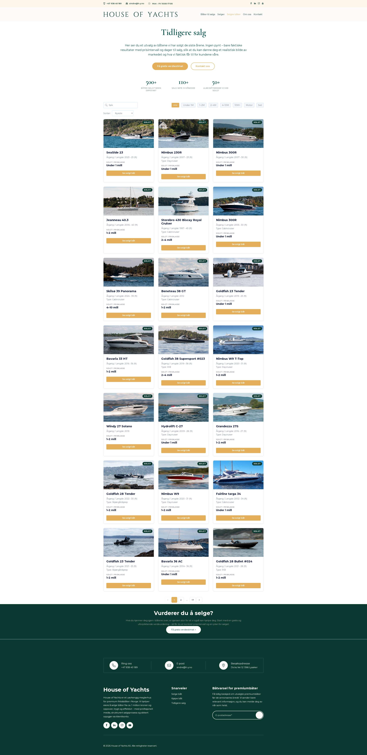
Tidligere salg (178, 703)
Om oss (247, 14)
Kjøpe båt (176, 698)
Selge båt (176, 694)
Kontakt (258, 14)
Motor (249, 105)
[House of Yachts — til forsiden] (140, 14)
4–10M (225, 105)
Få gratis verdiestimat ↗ (183, 629)
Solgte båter (234, 14)
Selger (221, 14)
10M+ (237, 105)
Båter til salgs (208, 14)
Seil (260, 105)
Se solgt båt (128, 173)
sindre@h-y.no (136, 3)
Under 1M (188, 105)
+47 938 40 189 (114, 3)
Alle (175, 105)
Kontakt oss (203, 66)
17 (193, 600)
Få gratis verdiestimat (170, 66)
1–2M (202, 105)
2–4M (213, 105)
